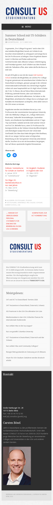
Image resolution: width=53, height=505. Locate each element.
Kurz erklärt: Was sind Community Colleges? (22, 346)
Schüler (39, 202)
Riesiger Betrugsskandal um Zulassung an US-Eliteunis (26, 352)
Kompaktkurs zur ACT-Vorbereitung (39, 215)
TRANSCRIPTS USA (36, 281)
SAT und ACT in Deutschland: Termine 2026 (22, 300)
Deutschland (20, 200)
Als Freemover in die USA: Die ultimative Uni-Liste (24, 311)
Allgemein (10, 200)
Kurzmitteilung (13, 42)
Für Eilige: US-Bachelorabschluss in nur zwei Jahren (13, 182)
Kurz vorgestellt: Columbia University (19, 332)
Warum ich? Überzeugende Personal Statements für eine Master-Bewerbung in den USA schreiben (13, 221)
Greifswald (21, 202)
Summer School (11, 205)
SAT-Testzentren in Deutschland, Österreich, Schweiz (25, 305)
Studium (29, 200)
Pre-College (31, 202)
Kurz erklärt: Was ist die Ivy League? (19, 326)
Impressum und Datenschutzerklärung (19, 494)
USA (18, 205)
